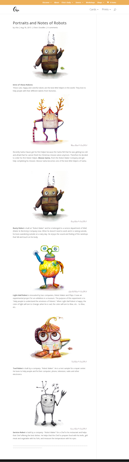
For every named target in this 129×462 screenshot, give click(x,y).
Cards (93, 10)
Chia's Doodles (39, 27)
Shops (99, 3)
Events (78, 3)
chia (17, 27)
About (56, 3)
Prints (105, 10)
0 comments (52, 27)
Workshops (90, 3)
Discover (46, 3)
